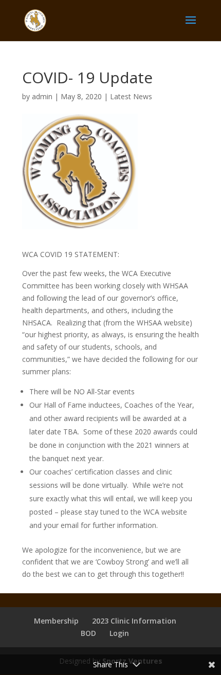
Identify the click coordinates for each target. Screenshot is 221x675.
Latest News (131, 96)
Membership (56, 621)
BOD (88, 633)
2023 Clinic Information (134, 621)
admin (42, 96)
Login (119, 633)
